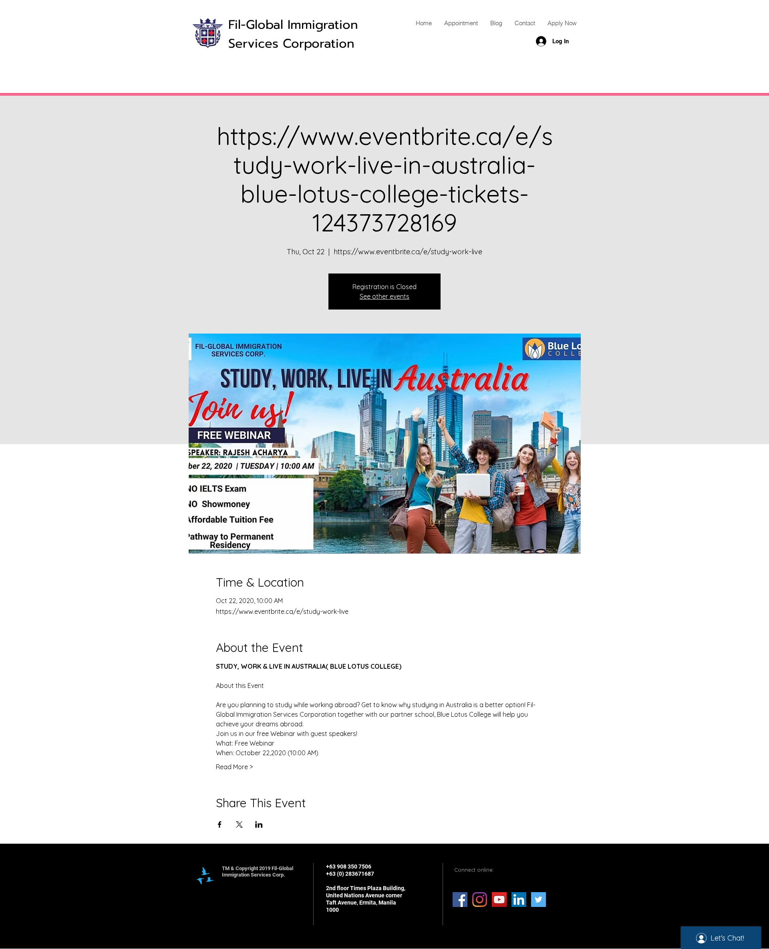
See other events (384, 296)
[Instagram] (479, 899)
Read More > (234, 767)
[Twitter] (538, 899)
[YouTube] (499, 899)
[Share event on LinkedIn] (259, 824)
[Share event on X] (239, 824)
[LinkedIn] (518, 899)
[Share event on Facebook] (219, 824)
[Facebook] (460, 899)
